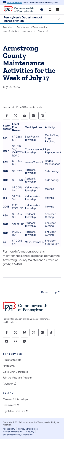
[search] (50, 9)
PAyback (8, 383)
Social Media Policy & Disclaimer (18, 434)
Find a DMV (9, 365)
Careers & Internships (15, 399)
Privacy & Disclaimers (28, 429)
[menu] (57, 9)
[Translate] (42, 9)
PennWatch (9, 404)
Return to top (49, 292)
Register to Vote (12, 359)
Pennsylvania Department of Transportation (23, 19)
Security (30, 431)
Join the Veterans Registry (18, 377)
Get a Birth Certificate (15, 371)
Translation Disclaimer (13, 431)
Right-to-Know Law (14, 411)
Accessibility (9, 429)
